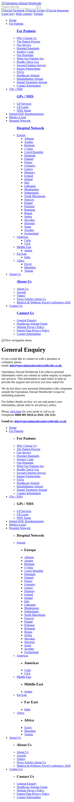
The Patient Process (28, 41)
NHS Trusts (24, 110)
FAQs (20, 72)
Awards (21, 292)
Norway (29, 199)
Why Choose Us (27, 38)
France (28, 162)
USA (27, 243)
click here (15, 411)
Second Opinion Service (31, 65)
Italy (27, 182)
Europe (21, 135)
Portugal (29, 206)
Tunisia (28, 270)
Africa (20, 260)
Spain (27, 226)
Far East (22, 253)
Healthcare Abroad (28, 75)
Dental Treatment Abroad (32, 82)
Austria (28, 142)
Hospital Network (20, 120)
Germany (29, 165)
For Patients (16, 23)
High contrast (24, 13)
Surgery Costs (25, 51)
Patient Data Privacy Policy (33, 330)
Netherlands (31, 192)
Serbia (28, 216)
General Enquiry (27, 320)
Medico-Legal (17, 117)
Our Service (24, 45)
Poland (28, 203)
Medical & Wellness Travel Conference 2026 (44, 302)
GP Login (22, 107)
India (27, 257)
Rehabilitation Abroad (30, 78)
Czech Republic (33, 152)
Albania (29, 138)
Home (13, 20)
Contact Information (29, 85)
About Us (15, 274)
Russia (28, 213)
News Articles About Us (31, 299)
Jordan (28, 250)
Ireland (28, 179)
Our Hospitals (25, 55)
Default (38, 13)
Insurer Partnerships (28, 68)
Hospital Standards (28, 48)
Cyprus (28, 148)
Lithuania (30, 186)
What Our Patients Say (30, 58)
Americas (22, 236)
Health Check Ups (28, 61)
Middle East (24, 247)
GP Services (24, 103)
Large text (8, 13)
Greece (28, 169)
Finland (28, 158)
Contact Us (16, 305)
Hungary (29, 172)
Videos (21, 295)
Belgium (29, 145)
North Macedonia (34, 196)
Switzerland (31, 233)
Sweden (29, 230)
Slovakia (29, 220)
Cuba (27, 240)
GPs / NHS (16, 89)
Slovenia (29, 223)
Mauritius (30, 267)
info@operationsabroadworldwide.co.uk (40, 421)
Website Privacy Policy (30, 327)
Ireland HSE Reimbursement (26, 113)
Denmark (29, 155)
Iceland (28, 175)
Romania (29, 209)
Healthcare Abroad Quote (32, 323)
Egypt (27, 264)
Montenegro (31, 189)
